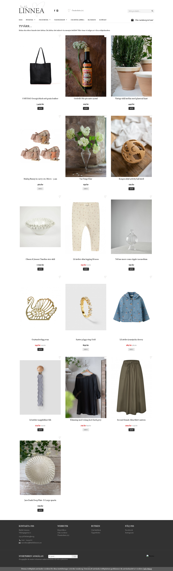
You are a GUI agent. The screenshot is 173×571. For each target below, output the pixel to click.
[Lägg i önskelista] (60, 36)
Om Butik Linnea (77, 20)
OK (75, 557)
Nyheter (29, 20)
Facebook (129, 530)
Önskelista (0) (63, 535)
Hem (20, 20)
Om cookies (62, 533)
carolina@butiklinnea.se (31, 543)
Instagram (129, 533)
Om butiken (96, 530)
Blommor (92, 20)
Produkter (44, 20)
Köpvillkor (61, 530)
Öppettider (95, 533)
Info (40, 189)
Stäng (149, 569)
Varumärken (59, 20)
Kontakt (102, 20)
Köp (40, 109)
